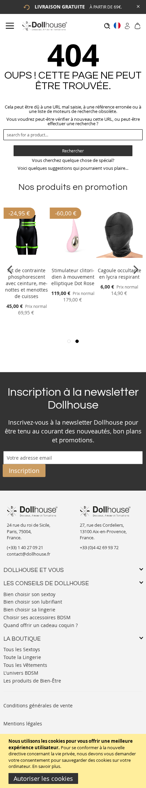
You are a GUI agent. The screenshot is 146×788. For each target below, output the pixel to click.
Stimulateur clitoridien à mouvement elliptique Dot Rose (72, 276)
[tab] (73, 570)
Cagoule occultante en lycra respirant (119, 273)
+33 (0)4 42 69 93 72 (99, 547)
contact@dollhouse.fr (28, 554)
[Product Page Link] (26, 262)
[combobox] (73, 134)
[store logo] (44, 26)
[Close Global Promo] (137, 5)
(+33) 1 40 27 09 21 (25, 547)
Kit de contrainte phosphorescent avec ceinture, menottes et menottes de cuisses (26, 283)
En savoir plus (46, 766)
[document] (73, 761)
